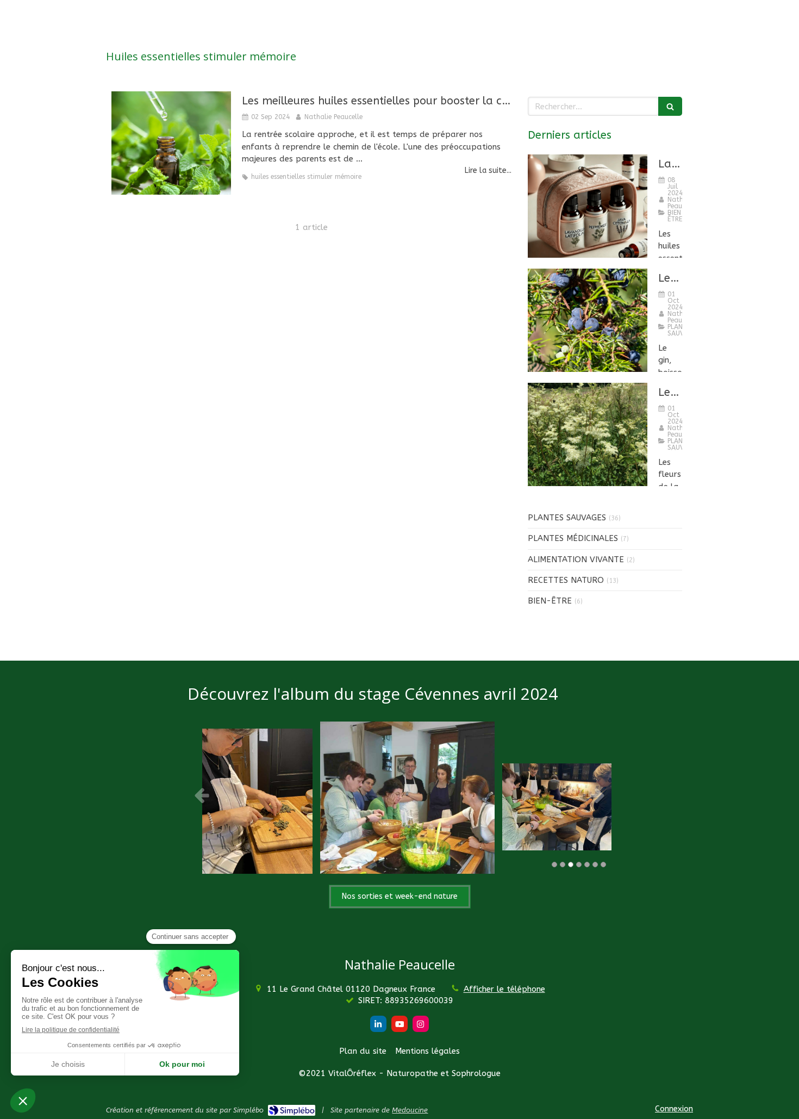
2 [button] (562, 864)
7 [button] (603, 864)
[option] (423, 795)
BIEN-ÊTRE (550, 601)
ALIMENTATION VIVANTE (576, 559)
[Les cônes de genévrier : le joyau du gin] (587, 320)
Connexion (674, 1109)
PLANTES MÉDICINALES (573, 538)
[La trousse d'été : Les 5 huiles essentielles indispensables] (587, 206)
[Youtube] (399, 1024)
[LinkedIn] (378, 1024)
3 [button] (570, 864)
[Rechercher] (670, 106)
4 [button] (579, 864)
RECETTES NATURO (566, 580)
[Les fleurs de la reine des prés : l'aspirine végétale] (587, 434)
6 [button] (595, 864)
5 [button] (587, 864)
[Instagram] (421, 1024)
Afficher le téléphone (504, 989)
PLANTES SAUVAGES (567, 518)
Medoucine (410, 1110)
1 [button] (554, 864)
